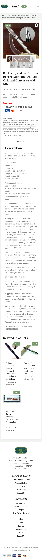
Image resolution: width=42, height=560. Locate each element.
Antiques (21, 510)
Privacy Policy (21, 486)
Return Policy (21, 490)
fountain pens (12, 128)
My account (21, 529)
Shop (21, 523)
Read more (12, 389)
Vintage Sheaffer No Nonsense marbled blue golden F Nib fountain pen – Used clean (12, 371)
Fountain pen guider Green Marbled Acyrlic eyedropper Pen (30, 368)
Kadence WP (25, 550)
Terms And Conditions (21, 480)
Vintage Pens (7, 122)
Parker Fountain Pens (14, 135)
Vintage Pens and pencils (20, 122)
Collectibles (14, 120)
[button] (36, 25)
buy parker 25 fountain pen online (17, 124)
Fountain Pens (33, 120)
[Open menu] (39, 6)
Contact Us (21, 493)
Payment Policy (21, 483)
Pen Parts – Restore (21, 513)
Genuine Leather (21, 506)
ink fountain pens (22, 128)
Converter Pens (23, 120)
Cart (21, 533)
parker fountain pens (26, 129)
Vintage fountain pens (18, 131)
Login (24, 6)
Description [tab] (21, 142)
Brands (21, 526)
